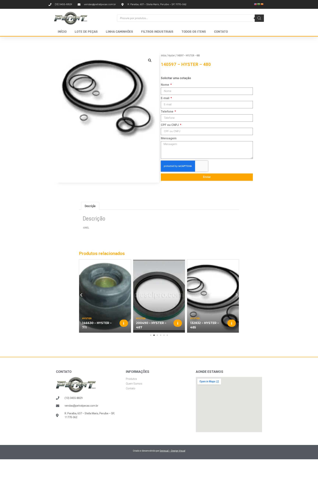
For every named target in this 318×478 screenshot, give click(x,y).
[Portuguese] (258, 4)
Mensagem (168, 138)
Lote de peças (86, 31)
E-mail (165, 98)
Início (62, 31)
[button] (149, 60)
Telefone (167, 111)
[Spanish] (262, 4)
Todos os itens (193, 31)
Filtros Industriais (157, 31)
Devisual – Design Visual (172, 451)
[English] (255, 4)
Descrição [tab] (90, 206)
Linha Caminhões (119, 31)
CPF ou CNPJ (170, 125)
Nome (165, 84)
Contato (221, 31)
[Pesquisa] (259, 18)
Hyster (171, 55)
